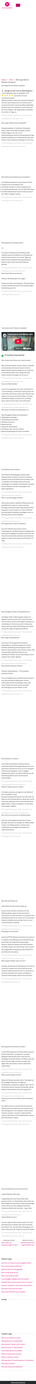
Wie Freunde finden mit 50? (9, 1272)
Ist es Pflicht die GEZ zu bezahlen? (11, 1351)
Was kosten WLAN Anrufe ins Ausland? (13, 1292)
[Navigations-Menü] (18, 5)
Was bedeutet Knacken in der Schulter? (13, 1344)
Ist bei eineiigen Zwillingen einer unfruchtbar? (15, 1279)
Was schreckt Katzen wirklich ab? (11, 1266)
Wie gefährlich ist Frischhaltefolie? (12, 1341)
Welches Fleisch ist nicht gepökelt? (12, 1269)
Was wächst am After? (8, 1363)
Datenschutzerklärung (18, 1382)
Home (3, 80)
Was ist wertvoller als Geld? (9, 1276)
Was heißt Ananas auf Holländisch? (12, 1367)
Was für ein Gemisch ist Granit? (11, 1338)
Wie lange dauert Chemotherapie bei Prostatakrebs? (17, 1360)
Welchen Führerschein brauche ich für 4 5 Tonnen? (17, 1282)
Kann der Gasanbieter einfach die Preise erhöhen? (16, 1285)
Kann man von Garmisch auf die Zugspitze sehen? (16, 1263)
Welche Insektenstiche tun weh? (11, 1354)
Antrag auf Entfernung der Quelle (12, 115)
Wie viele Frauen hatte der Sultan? (11, 1288)
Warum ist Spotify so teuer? (10, 1357)
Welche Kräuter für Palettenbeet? (12, 1347)
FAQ (11, 80)
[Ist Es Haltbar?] (7, 5)
